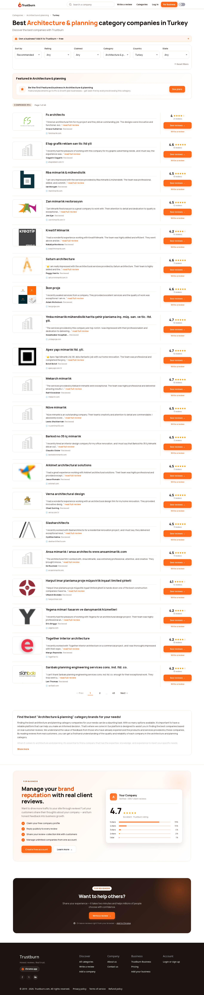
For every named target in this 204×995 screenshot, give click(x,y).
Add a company (87, 971)
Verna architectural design (65, 494)
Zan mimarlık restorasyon (64, 201)
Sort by (18, 48)
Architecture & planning (38, 15)
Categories (142, 4)
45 (113, 693)
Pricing (134, 966)
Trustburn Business (141, 961)
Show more (23, 749)
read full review (71, 125)
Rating (48, 48)
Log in (155, 4)
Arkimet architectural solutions (68, 465)
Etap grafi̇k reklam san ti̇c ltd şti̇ (69, 144)
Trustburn (29, 957)
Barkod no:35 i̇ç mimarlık (63, 436)
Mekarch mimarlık (58, 378)
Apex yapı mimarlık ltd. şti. (65, 350)
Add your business (140, 971)
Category (108, 48)
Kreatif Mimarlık (57, 230)
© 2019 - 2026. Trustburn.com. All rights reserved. (45, 988)
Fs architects (55, 115)
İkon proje (53, 288)
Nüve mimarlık (56, 407)
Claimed (78, 48)
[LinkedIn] (35, 977)
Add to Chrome (124, 923)
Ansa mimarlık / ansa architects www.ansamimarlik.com (86, 552)
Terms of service (97, 988)
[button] (28, 55)
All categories (86, 961)
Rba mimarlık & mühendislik (65, 172)
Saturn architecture (60, 259)
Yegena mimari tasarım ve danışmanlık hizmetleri (81, 609)
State (165, 48)
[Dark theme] (182, 4)
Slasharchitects (57, 523)
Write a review (124, 4)
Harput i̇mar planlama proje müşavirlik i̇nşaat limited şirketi (88, 581)
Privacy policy (79, 988)
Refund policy (115, 988)
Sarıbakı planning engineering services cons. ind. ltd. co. (86, 667)
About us (112, 961)
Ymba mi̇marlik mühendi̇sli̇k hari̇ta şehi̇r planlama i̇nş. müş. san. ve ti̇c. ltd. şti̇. (99, 319)
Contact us (112, 966)
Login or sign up (171, 961)
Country (137, 48)
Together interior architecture (68, 638)
